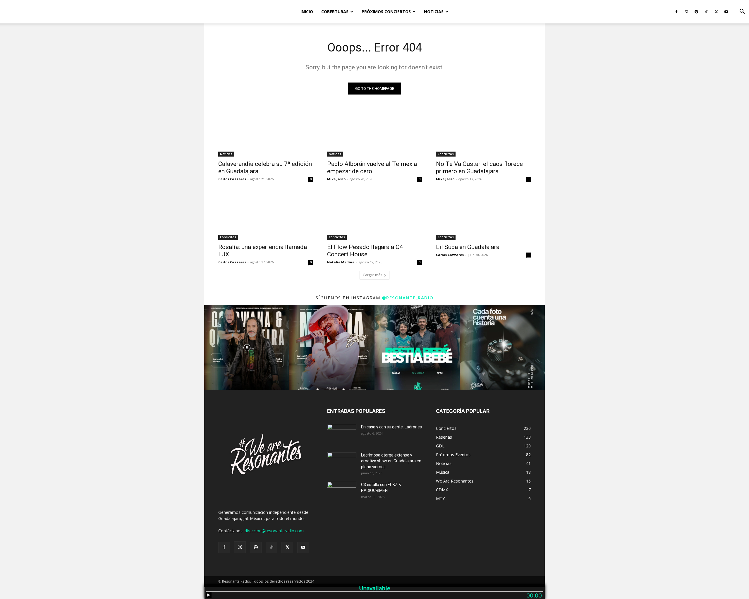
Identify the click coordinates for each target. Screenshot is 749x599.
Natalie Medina (341, 262)
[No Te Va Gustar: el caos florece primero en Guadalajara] (483, 133)
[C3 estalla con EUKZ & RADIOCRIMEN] (341, 492)
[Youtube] (726, 11)
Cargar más (372, 274)
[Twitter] (716, 11)
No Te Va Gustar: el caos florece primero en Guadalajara (479, 167)
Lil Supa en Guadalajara (467, 246)
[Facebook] (676, 11)
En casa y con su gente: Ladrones (391, 427)
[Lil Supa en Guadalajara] (483, 216)
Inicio (306, 11)
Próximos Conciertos (386, 11)
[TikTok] (706, 11)
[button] (742, 12)
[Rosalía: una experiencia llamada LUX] (265, 216)
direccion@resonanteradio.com (274, 530)
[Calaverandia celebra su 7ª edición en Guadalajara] (265, 133)
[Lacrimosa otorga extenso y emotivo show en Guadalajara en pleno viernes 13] (341, 462)
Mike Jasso (336, 179)
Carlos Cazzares (232, 179)
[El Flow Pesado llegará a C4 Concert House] (374, 216)
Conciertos (446, 154)
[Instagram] (686, 11)
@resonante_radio (408, 298)
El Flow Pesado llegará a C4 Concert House (365, 250)
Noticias (434, 11)
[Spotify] (696, 11)
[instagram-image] (246, 347)
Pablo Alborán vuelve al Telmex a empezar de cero (372, 167)
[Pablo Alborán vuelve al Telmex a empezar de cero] (374, 133)
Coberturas (334, 11)
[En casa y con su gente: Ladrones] (341, 434)
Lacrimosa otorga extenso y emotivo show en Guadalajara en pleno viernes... (391, 461)
